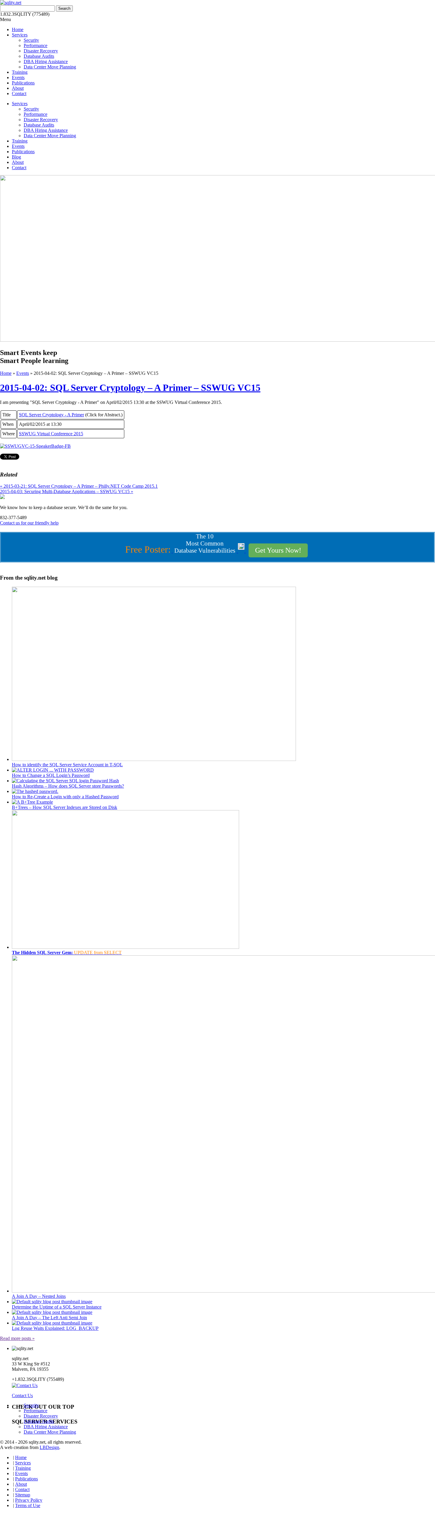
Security (31, 40)
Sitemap (22, 1494)
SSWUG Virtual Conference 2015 (51, 433)
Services (20, 34)
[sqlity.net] (10, 2)
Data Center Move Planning (50, 66)
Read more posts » (17, 1338)
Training (20, 72)
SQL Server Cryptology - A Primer (51, 414)
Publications (23, 82)
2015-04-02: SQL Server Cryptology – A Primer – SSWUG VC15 (130, 387)
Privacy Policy (28, 1500)
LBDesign (49, 1447)
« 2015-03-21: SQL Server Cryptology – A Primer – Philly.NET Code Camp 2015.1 (79, 486)
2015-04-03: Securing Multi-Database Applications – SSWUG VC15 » (66, 491)
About (18, 88)
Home (17, 29)
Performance (35, 45)
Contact (19, 93)
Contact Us (22, 1395)
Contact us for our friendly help (29, 522)
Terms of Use (27, 1505)
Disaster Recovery (41, 50)
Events (18, 77)
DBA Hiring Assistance (46, 61)
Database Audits (39, 56)
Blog (16, 156)
